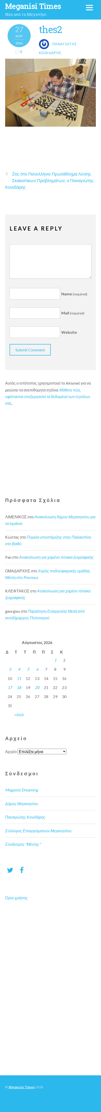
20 (37, 687)
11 (19, 678)
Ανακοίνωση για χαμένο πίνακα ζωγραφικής (56, 557)
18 (19, 687)
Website (69, 332)
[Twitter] (10, 869)
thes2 (50, 29)
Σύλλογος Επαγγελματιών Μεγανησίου (38, 830)
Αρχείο (11, 751)
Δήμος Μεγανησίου (21, 803)
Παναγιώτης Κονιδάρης (25, 817)
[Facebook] (22, 869)
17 (10, 687)
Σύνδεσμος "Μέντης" (23, 844)
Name (74, 293)
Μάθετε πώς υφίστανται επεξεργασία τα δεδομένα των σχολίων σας (47, 396)
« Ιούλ (19, 714)
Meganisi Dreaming (21, 790)
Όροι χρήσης (16, 897)
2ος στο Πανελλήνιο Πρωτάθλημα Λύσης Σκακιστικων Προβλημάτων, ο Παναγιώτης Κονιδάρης (49, 180)
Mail (72, 313)
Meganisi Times (22, 1087)
